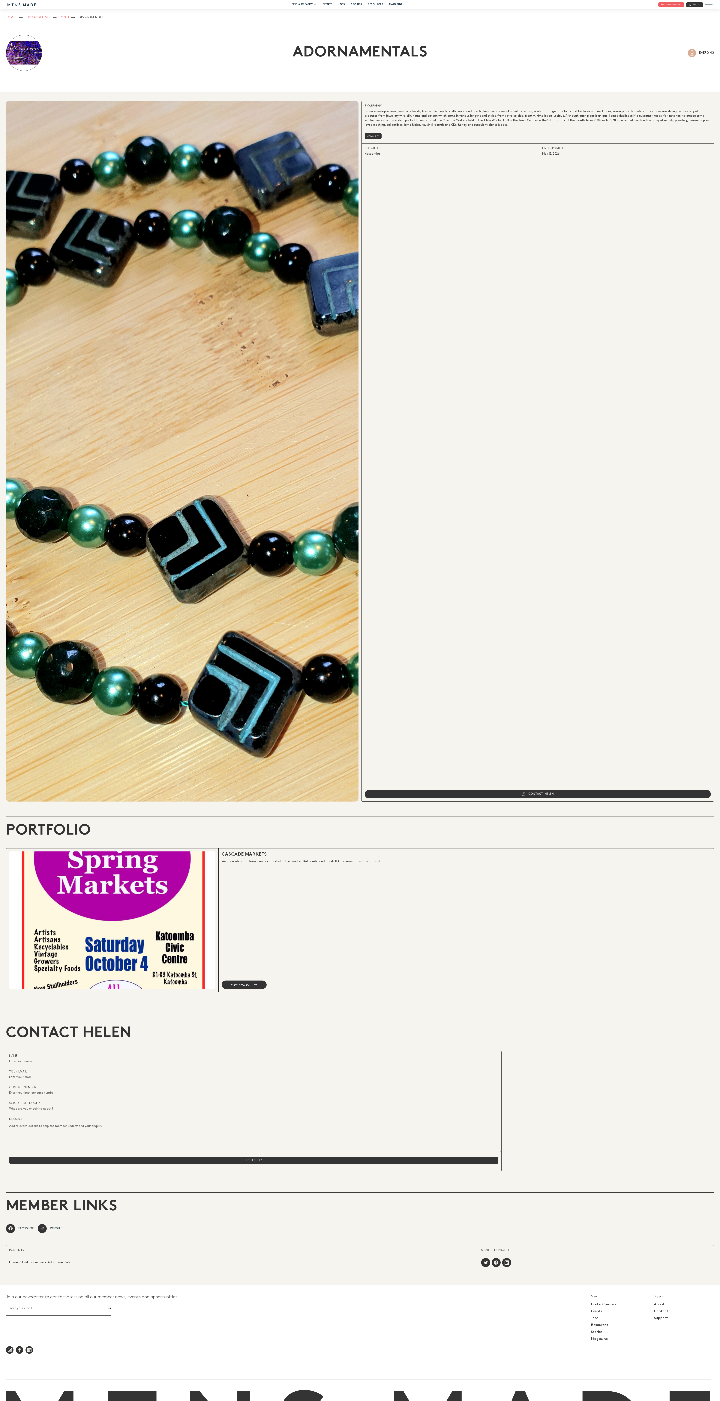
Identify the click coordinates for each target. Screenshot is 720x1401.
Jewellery (373, 136)
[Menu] (708, 4)
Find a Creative (302, 4)
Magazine (396, 4)
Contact (661, 1311)
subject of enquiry (24, 1103)
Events (327, 4)
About (659, 1304)
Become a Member (671, 4)
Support (661, 1318)
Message (16, 1119)
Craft (65, 17)
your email (18, 1071)
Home (10, 17)
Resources (375, 4)
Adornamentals (91, 17)
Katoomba (372, 153)
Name (13, 1055)
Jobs (341, 4)
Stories (356, 4)
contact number (22, 1087)
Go (106, 1308)
